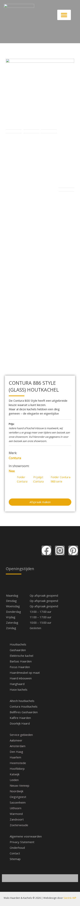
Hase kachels (18, 689)
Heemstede (18, 763)
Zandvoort (17, 819)
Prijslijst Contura (38, 479)
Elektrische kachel (21, 656)
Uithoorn (15, 808)
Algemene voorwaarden (26, 836)
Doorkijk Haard (20, 723)
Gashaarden (18, 650)
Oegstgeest (18, 797)
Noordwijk (16, 791)
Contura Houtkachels (23, 706)
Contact (15, 853)
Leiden (14, 780)
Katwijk (14, 774)
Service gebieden (21, 735)
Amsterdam (17, 746)
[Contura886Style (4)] (40, 93)
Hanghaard (17, 684)
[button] (64, 15)
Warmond (16, 814)
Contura (15, 458)
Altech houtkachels (22, 701)
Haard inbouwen (21, 678)
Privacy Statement (22, 842)
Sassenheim (18, 802)
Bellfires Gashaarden (24, 712)
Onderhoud (17, 848)
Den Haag (16, 752)
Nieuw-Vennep (19, 785)
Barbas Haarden (21, 661)
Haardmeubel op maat (25, 672)
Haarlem (15, 757)
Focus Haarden (20, 667)
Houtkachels (18, 644)
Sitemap (15, 859)
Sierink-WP (69, 898)
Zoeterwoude (19, 825)
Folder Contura (22, 479)
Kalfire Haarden (20, 718)
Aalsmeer (16, 740)
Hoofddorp (17, 768)
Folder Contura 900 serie (60, 479)
